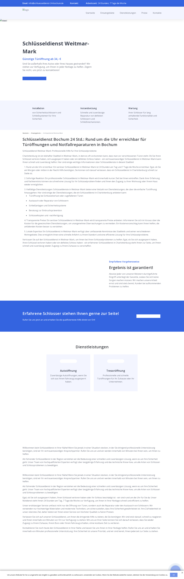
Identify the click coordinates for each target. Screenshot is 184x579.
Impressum (90, 568)
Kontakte (157, 13)
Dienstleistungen (128, 13)
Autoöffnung (68, 370)
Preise (144, 13)
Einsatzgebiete (107, 13)
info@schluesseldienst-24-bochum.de (46, 3)
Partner (88, 563)
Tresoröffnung (115, 370)
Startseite (90, 13)
